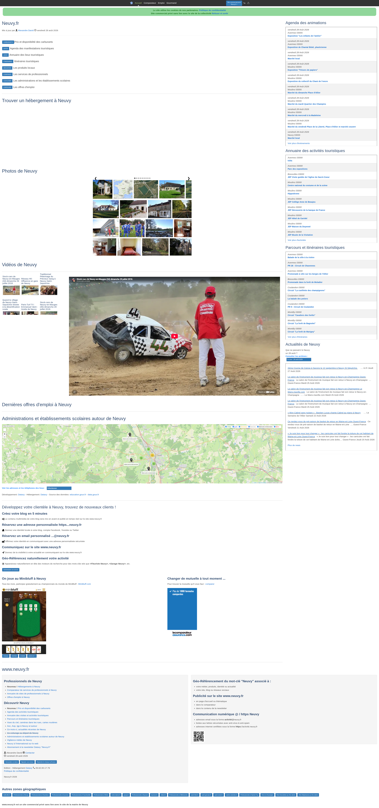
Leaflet (255, 482)
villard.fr (163, 795)
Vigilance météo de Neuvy (19, 740)
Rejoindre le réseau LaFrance (46, 762)
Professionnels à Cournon (60, 795)
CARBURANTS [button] (8, 42)
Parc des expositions (297, 169)
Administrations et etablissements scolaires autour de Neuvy (35, 736)
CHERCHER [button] (7, 87)
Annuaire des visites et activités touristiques (28, 715)
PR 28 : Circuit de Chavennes (301, 266)
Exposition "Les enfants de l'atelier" (305, 36)
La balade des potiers (298, 299)
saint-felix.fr (194, 795)
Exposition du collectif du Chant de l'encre (308, 81)
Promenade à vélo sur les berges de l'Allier (308, 274)
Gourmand (171, 3)
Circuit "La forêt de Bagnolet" (302, 323)
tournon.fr (154, 795)
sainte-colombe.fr (231, 795)
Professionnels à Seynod (140, 795)
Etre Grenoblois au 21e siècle (286, 795)
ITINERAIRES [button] (7, 61)
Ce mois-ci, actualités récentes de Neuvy (26, 729)
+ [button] (4, 434)
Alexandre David (26, 30)
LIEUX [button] (5, 55)
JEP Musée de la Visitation (300, 235)
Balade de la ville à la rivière (301, 257)
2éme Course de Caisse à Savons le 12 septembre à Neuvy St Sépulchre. (323, 368)
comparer (209, 584)
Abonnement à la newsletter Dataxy (28, 747)
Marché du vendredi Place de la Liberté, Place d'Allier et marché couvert (322, 127)
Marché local (294, 58)
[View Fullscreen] (4, 429)
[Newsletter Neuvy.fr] (244, 3)
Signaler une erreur (27, 762)
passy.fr (126, 795)
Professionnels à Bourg (21, 795)
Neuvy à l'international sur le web (22, 743)
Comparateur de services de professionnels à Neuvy (32, 690)
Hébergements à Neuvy (29, 686)
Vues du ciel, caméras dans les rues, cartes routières (32, 722)
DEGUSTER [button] (7, 68)
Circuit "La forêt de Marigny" (301, 332)
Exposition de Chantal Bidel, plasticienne (307, 47)
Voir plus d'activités (297, 240)
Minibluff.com (84, 584)
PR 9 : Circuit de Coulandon (301, 307)
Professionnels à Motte (101, 795)
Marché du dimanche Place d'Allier (304, 93)
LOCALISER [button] (7, 81)
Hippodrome (293, 194)
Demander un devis (11, 762)
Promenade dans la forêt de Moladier (305, 282)
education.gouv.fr (78, 494)
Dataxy (21, 494)
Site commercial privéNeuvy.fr (234, 3)
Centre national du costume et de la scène (307, 185)
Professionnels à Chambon (40, 795)
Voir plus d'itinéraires (297, 337)
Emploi (161, 3)
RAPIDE (14, 656)
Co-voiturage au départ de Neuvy (22, 733)
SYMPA (22, 656)
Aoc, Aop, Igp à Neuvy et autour (22, 726)
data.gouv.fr (93, 494)
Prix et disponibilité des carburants (34, 708)
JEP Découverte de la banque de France (306, 210)
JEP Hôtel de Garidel (297, 218)
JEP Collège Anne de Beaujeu (301, 202)
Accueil (138, 3)
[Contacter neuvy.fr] (248, 3)
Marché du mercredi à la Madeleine (304, 115)
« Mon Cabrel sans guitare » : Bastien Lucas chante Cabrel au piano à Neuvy (324, 413)
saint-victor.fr (219, 795)
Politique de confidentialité (212, 10)
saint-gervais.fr (206, 795)
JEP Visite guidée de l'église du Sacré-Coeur (309, 177)
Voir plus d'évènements (299, 143)
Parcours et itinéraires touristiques (23, 719)
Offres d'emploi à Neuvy (18, 697)
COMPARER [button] (7, 74)
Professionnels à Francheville (81, 795)
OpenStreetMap (262, 482)
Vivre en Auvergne (267, 795)
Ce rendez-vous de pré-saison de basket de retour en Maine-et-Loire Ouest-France (327, 421)
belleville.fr (6, 795)
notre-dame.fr (116, 795)
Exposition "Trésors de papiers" (303, 70)
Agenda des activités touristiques (22, 712)
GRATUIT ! (32, 656)
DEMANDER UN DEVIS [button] (10, 570)
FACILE (5, 656)
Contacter (30, 753)
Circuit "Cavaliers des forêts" (301, 315)
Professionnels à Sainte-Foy (249, 795)
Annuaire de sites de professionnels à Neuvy (28, 693)
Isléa (290, 161)
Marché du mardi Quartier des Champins (307, 104)
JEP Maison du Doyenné (299, 227)
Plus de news (294, 445)
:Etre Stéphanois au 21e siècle (308, 795)
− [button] (4, 437)
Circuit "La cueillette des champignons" (306, 290)
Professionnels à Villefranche (178, 795)
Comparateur (150, 3)
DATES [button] (5, 48)
